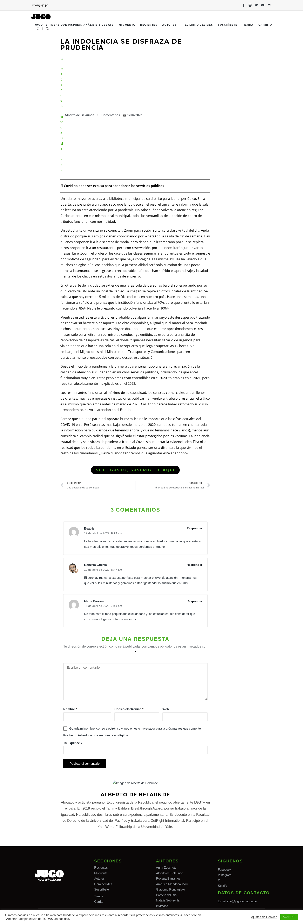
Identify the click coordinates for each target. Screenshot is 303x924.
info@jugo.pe (40, 5)
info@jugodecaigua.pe (242, 901)
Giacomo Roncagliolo (170, 889)
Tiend (97, 896)
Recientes (101, 867)
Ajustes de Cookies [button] (264, 917)
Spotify (222, 885)
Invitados (162, 906)
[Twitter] (256, 5)
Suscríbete (101, 889)
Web (165, 709)
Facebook (224, 869)
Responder (194, 528)
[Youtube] (263, 5)
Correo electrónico (128, 709)
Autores (99, 878)
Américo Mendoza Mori (172, 884)
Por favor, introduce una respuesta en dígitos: (96, 735)
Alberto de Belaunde (169, 873)
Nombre (70, 709)
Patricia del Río (166, 895)
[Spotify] (269, 5)
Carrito (98, 901)
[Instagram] (250, 5)
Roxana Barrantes (168, 878)
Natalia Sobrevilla (167, 900)
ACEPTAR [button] (289, 916)
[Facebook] (243, 5)
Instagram (224, 875)
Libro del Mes (103, 884)
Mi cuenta (100, 873)
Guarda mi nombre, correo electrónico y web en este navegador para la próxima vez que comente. (135, 728)
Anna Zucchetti (166, 867)
